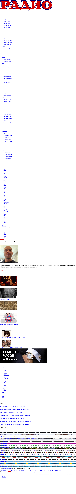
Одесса (4, 205)
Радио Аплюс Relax (3, 445)
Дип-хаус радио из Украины (8, 50)
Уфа (4, 383)
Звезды (4, 221)
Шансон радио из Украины (8, 61)
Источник (1, 270)
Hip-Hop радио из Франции (8, 118)
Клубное (4, 470)
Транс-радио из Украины (7, 67)
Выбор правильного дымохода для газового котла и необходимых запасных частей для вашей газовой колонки (21, 434)
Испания (5, 171)
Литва (4, 175)
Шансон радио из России (7, 59)
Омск (4, 206)
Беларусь (3, 388)
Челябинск (5, 219)
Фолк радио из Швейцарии (9, 141)
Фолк (4, 133)
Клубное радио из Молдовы (8, 42)
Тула (4, 215)
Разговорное (4, 120)
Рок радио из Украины (7, 21)
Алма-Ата (5, 181)
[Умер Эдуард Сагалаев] (8, 297)
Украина (5, 169)
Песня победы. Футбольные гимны (6, 448)
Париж (4, 207)
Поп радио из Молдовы (7, 86)
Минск (4, 200)
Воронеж (5, 190)
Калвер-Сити (5, 194)
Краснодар (5, 372)
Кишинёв (5, 196)
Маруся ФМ (2, 459)
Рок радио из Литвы (7, 27)
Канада (4, 174)
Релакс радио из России (7, 99)
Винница (5, 189)
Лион (4, 198)
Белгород (5, 185)
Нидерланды (5, 177)
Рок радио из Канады (7, 29)
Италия (4, 172)
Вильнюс (5, 188)
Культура (5, 222)
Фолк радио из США (8, 139)
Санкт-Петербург (6, 211)
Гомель (4, 191)
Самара (4, 210)
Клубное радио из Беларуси (8, 40)
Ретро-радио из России (37, 470)
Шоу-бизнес (5, 224)
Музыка (32, 472)
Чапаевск (5, 218)
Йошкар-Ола (5, 371)
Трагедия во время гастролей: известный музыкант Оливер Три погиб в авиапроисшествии (14, 409)
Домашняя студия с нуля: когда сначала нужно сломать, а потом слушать (11, 412)
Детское (5, 160)
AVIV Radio (3, 429)
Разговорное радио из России (8, 122)
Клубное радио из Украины (8, 38)
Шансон (3, 57)
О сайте (3, 225)
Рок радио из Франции (7, 31)
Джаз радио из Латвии (8, 156)
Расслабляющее (32, 470)
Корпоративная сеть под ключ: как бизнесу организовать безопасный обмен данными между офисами (15, 421)
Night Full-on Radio (3, 466)
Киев (4, 195)
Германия (5, 170)
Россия (4, 168)
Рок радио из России (7, 19)
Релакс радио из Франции (7, 105)
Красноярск (5, 373)
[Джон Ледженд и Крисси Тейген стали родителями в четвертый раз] (6, 346)
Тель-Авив (5, 214)
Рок (41, 470)
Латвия (3, 396)
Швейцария (5, 179)
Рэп (2, 107)
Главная (1, 238)
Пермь (4, 377)
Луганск (5, 199)
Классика (5, 143)
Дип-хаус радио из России (7, 48)
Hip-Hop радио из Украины (8, 112)
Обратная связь (4, 226)
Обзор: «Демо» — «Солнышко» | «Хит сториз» (9, 324)
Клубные (3, 33)
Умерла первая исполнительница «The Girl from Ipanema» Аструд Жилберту (13, 337)
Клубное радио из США (7, 44)
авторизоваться (15, 327)
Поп (2, 80)
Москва (4, 201)
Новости (3, 220)
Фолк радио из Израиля (8, 137)
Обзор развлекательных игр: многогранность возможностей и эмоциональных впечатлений (17, 438)
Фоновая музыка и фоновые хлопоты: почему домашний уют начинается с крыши (12, 406)
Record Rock (2, 432)
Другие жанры (4, 131)
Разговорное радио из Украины (8, 124)
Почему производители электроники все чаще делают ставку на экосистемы (12, 418)
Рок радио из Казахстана (7, 25)
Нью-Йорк (5, 204)
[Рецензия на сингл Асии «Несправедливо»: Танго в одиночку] (8, 285)
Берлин (4, 186)
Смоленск (5, 380)
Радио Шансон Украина (4, 447)
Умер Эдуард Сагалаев (4, 299)
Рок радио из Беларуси (7, 23)
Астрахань (5, 183)
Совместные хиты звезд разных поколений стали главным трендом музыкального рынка (14, 424)
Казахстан (5, 173)
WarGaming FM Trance (4, 441)
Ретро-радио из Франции (7, 95)
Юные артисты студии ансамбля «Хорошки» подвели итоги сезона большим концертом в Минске (15, 415)
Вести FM (2, 454)
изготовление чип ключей (7, 468)
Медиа (28, 472)
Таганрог (5, 213)
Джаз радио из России (8, 152)
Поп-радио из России (7, 82)
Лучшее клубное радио (22, 472)
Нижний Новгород (6, 202)
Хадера (4, 217)
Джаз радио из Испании (8, 158)
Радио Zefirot (2, 436)
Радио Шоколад (3, 452)
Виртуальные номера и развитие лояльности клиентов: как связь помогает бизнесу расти (17, 456)
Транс (3, 63)
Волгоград (5, 369)
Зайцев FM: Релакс (3, 461)
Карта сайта (3, 476)
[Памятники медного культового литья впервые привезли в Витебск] (8, 310)
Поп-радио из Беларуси (7, 84)
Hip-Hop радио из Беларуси (8, 114)
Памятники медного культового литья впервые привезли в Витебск (13, 311)
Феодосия (5, 216)
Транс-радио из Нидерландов (8, 76)
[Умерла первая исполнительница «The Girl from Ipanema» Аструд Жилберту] (6, 336)
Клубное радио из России (8, 470)
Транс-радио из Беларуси (7, 69)
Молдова (5, 176)
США (2, 400)
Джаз (4, 150)
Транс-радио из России (7, 65)
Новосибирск (5, 203)
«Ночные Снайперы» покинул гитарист (8, 339)
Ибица (4, 192)
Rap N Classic (2, 463)
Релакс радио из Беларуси (7, 103)
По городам (3, 180)
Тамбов (5, 381)
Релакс (3, 97)
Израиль (3, 392)
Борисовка (5, 187)
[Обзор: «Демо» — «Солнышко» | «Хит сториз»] (8, 322)
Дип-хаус (3, 46)
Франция (3, 401)
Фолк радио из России (8, 135)
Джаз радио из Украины (8, 154)
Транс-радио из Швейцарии (8, 78)
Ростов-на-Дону (6, 209)
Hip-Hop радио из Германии (8, 116)
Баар (4, 184)
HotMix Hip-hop (3, 457)
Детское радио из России (9, 162)
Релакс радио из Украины (7, 101)
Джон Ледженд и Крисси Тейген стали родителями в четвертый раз (12, 347)
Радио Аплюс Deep (3, 443)
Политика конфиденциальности (6, 478)
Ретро (3, 88)
